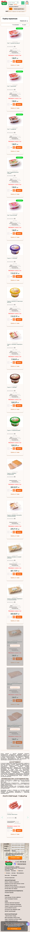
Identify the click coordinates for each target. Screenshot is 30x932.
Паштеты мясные (13, 885)
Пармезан (7, 902)
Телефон (6, 846)
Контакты (8, 873)
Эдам (19, 909)
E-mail (5, 848)
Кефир (20, 919)
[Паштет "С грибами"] (15, 379)
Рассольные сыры (9, 909)
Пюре (6, 898)
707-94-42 (20, 861)
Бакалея (7, 895)
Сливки (6, 920)
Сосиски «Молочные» (12, 814)
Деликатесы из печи (9, 883)
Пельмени (7, 892)
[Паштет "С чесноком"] (15, 250)
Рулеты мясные (17, 883)
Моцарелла (15, 909)
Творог (18, 917)
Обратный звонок (21, 864)
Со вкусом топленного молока (15, 906)
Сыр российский (8, 907)
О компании (7, 870)
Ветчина (6, 888)
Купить (19, 61)
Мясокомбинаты (20, 873)
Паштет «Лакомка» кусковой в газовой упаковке (14, 516)
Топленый (7, 904)
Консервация (10, 898)
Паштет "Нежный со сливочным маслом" (14, 302)
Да (10, 8)
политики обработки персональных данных (14, 855)
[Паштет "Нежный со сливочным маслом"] (15, 293)
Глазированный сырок (13, 920)
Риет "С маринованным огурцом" (12, 173)
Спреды (14, 915)
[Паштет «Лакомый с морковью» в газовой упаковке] (15, 590)
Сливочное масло (9, 915)
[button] (2, 817)
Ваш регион (7, 850)
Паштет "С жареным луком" (13, 430)
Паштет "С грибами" (12, 387)
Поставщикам (14, 875)
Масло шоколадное (9, 917)
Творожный (16, 902)
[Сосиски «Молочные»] (15, 806)
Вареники (11, 892)
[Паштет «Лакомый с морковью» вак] (15, 336)
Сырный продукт (12, 911)
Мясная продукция (10, 880)
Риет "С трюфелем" (11, 129)
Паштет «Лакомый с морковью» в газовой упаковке (14, 599)
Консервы (15, 898)
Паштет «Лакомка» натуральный (11, 474)
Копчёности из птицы (9, 886)
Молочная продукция (11, 914)
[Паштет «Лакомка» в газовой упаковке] (15, 548)
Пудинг (6, 919)
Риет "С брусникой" (11, 86)
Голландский (12, 904)
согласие (10, 853)
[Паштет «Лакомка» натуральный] (15, 465)
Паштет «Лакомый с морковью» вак (14, 345)
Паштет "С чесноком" (12, 258)
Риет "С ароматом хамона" (13, 43)
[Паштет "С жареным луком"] (15, 422)
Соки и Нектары (8, 897)
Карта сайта (7, 875)
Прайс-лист (20, 870)
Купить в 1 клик (15, 65)
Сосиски (22, 883)
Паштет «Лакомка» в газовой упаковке (14, 557)
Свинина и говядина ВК (14, 881)
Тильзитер (14, 907)
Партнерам (13, 870)
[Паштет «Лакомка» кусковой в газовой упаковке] (15, 506)
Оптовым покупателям (9, 877)
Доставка (14, 873)
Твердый (7, 906)
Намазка (15, 888)
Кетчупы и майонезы (16, 897)
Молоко (17, 919)
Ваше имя (6, 844)
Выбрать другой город (19, 8)
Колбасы (7, 881)
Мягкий (6, 911)
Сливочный (11, 902)
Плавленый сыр (11, 919)
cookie (22, 924)
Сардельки (7, 885)
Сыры (6, 901)
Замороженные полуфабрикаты (14, 890)
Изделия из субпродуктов (19, 886)
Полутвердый (18, 904)
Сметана (15, 917)
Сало (12, 888)
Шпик (10, 888)
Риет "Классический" (12, 215)
